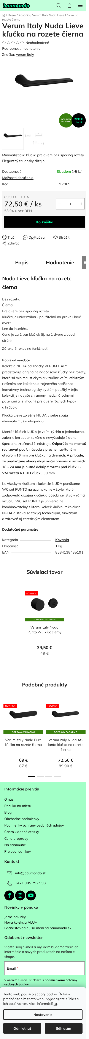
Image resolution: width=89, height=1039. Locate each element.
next (84, 718)
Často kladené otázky (21, 832)
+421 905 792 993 (30, 883)
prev (4, 718)
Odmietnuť (22, 1028)
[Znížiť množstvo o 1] (59, 203)
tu (55, 1003)
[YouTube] (31, 895)
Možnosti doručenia (17, 178)
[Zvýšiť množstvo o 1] (81, 203)
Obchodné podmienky (21, 819)
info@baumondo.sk (30, 873)
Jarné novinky (15, 917)
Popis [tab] (22, 262)
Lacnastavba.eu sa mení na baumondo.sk (37, 928)
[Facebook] (9, 895)
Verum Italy (25, 54)
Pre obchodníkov (17, 851)
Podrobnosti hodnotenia (21, 48)
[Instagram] (20, 895)
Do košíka (44, 222)
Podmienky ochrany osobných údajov (34, 825)
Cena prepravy (16, 838)
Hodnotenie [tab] (60, 262)
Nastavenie (42, 1014)
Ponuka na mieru (17, 806)
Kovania (62, 540)
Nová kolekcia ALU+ (20, 922)
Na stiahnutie (15, 845)
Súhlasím (63, 1028)
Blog (8, 812)
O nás (9, 799)
